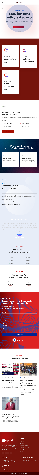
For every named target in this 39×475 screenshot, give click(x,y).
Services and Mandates (24, 445)
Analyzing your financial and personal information (28, 59)
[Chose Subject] (19, 331)
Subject (3, 328)
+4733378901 (20, 340)
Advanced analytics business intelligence (10, 58)
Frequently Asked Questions (25, 447)
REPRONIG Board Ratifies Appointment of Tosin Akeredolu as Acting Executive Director (10, 416)
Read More (4, 391)
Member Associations (23, 449)
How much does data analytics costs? (10, 201)
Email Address (4, 317)
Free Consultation (7, 131)
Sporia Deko (28, 284)
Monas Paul (10, 284)
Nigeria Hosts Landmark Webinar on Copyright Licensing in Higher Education (10, 382)
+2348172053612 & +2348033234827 (10, 470)
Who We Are (22, 443)
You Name (4, 312)
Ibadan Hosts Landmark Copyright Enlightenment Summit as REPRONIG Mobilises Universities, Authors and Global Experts (28, 383)
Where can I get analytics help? (8, 192)
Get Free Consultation (19, 334)
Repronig (26, 473)
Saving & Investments (8, 158)
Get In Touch (22, 451)
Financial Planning (26, 158)
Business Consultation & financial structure (9, 85)
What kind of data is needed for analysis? (11, 204)
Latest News (22, 441)
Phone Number (4, 323)
